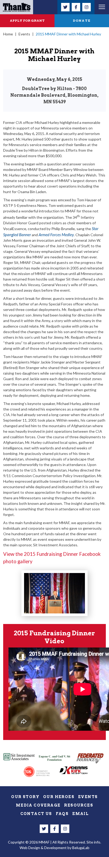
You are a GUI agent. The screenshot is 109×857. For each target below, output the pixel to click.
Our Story (25, 797)
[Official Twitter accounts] (65, 7)
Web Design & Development (43, 847)
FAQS (62, 814)
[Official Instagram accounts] (86, 7)
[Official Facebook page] (76, 7)
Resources (78, 805)
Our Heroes (58, 797)
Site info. (94, 842)
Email (80, 814)
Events (24, 34)
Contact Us (36, 814)
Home (8, 34)
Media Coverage (38, 805)
